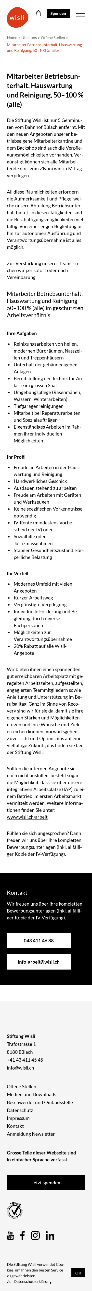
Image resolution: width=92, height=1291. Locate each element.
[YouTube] (10, 1235)
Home (12, 37)
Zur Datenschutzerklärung (29, 1281)
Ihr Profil (16, 457)
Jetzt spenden (46, 1182)
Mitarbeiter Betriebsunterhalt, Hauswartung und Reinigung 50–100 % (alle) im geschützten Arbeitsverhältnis (45, 304)
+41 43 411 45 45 (25, 1060)
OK (78, 1273)
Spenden (58, 13)
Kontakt (15, 1126)
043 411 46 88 (39, 940)
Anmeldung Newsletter (31, 1134)
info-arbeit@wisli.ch (39, 962)
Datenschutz (20, 1110)
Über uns (29, 37)
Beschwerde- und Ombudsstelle (40, 1102)
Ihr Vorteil (17, 573)
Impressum (18, 1118)
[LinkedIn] (50, 1235)
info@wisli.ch (20, 1068)
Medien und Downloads (31, 1094)
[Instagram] (35, 1235)
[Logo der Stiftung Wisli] (17, 17)
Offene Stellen (53, 37)
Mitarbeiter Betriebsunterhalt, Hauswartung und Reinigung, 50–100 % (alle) (44, 47)
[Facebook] (22, 1235)
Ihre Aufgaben (22, 333)
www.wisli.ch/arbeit (27, 817)
